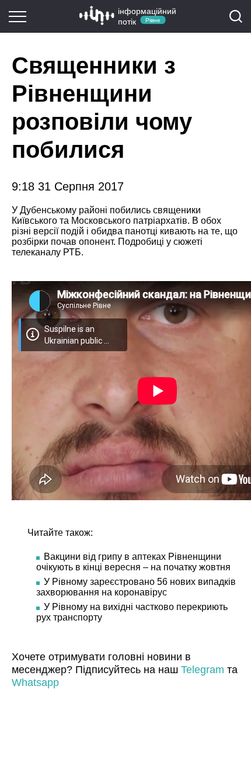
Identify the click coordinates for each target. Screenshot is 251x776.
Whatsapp (35, 682)
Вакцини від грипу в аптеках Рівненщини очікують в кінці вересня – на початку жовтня (133, 562)
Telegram (202, 669)
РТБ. (74, 252)
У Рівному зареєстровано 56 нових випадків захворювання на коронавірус (136, 587)
